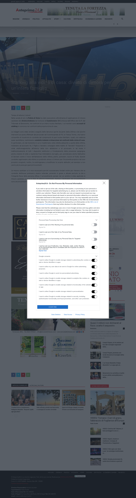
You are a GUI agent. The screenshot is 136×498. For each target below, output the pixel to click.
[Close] (105, 184)
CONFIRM (53, 307)
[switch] (94, 224)
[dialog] (68, 249)
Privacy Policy (80, 314)
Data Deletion (56, 314)
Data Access (68, 314)
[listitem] (68, 220)
